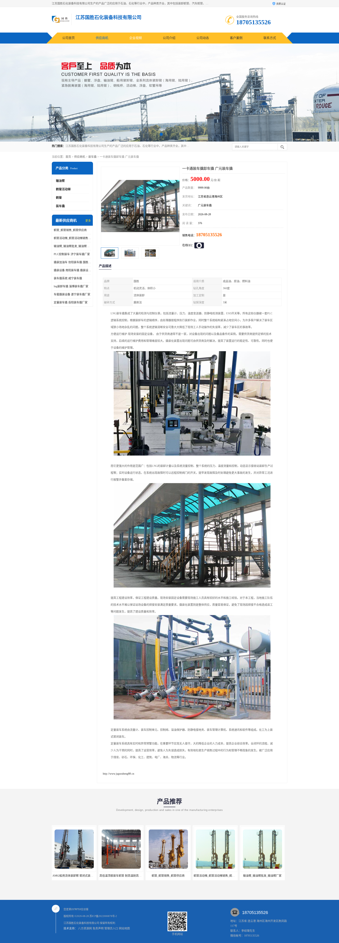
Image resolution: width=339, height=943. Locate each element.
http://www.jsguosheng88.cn (118, 773)
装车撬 (92, 156)
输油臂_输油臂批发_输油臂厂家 (72, 246)
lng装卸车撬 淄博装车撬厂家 (71, 286)
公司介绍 (169, 38)
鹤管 (59, 197)
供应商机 (102, 38)
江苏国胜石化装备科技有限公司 (81, 922)
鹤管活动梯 (63, 189)
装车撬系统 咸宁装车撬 (68, 278)
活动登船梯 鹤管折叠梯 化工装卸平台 (217, 875)
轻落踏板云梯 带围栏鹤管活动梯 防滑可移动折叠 (270, 875)
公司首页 (68, 38)
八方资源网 (85, 928)
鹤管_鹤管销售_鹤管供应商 (70, 230)
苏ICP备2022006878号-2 (103, 916)
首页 (68, 156)
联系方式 (269, 38)
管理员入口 (111, 928)
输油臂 (60, 180)
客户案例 (236, 38)
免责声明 (98, 928)
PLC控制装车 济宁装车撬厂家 (72, 254)
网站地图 (124, 928)
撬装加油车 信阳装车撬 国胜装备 (72, 262)
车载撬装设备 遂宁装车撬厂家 (72, 294)
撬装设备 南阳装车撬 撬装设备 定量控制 (72, 270)
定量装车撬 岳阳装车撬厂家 (70, 302)
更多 (88, 220)
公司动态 (202, 38)
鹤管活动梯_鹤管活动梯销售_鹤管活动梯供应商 (72, 238)
